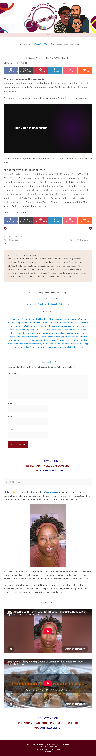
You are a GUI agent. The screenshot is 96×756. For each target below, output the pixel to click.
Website (12, 430)
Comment (13, 373)
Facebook (42, 304)
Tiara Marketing (53, 492)
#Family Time (20, 240)
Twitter (62, 304)
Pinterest (53, 304)
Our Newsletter (51, 728)
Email (11, 416)
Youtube (64, 466)
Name (11, 403)
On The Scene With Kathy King (56, 744)
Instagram (31, 304)
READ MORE (48, 602)
